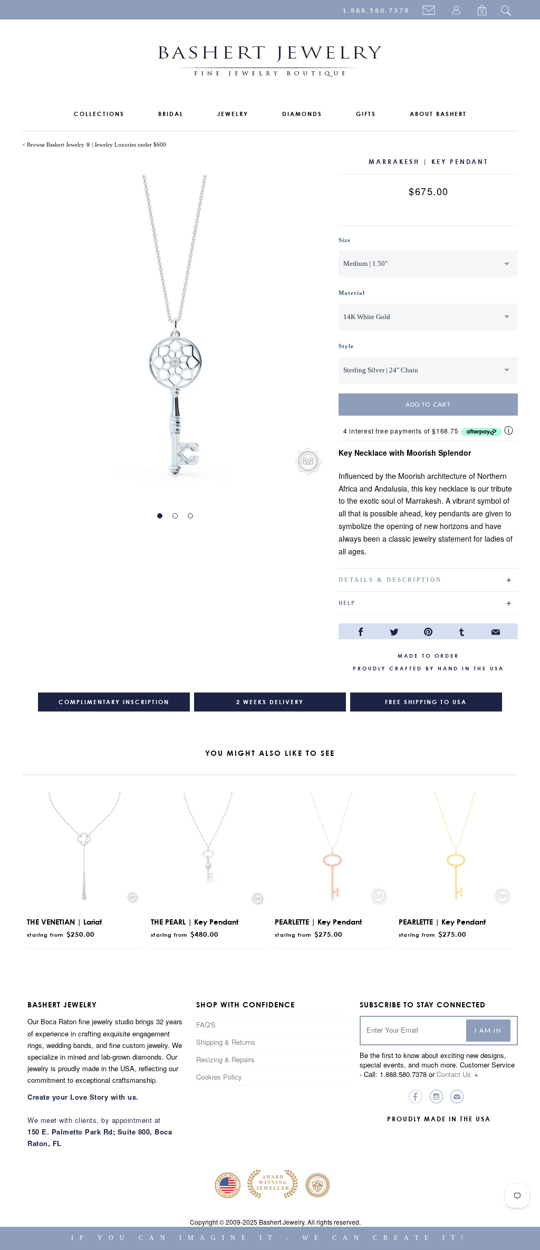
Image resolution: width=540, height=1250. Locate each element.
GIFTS (366, 114)
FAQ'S (206, 1025)
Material (352, 293)
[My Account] (458, 11)
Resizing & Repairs (225, 1059)
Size (345, 240)
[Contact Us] (430, 11)
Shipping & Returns (225, 1042)
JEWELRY (232, 114)
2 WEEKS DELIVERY (270, 702)
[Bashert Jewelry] (270, 63)
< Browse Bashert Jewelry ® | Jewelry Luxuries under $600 (94, 144)
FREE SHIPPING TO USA (426, 702)
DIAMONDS (302, 114)
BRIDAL (171, 114)
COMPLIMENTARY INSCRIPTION (114, 702)
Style (346, 346)
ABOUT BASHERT (438, 114)
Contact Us (458, 1074)
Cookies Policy (219, 1077)
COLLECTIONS (99, 114)
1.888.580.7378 (376, 10)
